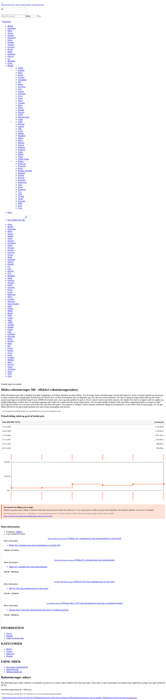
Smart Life (22, 182)
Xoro (20, 208)
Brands (10, 66)
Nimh (20, 157)
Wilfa (20, 203)
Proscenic (22, 166)
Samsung (11, 54)
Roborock (12, 38)
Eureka (21, 91)
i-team (20, 119)
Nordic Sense (23, 159)
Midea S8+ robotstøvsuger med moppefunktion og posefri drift (34, 545)
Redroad (21, 173)
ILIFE (20, 115)
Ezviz (20, 96)
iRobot (10, 26)
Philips (20, 161)
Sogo (20, 185)
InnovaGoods (23, 117)
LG (9, 59)
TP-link (21, 196)
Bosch (20, 75)
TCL (20, 192)
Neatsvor (21, 150)
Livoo (20, 131)
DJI (19, 82)
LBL (20, 129)
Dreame (11, 42)
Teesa (20, 187)
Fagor (20, 98)
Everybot (21, 87)
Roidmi (21, 175)
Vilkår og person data (15, 638)
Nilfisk (20, 154)
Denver (11, 56)
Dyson (10, 49)
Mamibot (11, 61)
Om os (9, 633)
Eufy (20, 89)
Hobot (20, 108)
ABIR (20, 68)
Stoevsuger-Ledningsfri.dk (17, 667)
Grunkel (21, 103)
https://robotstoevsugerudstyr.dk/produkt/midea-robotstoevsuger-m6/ (28, 516)
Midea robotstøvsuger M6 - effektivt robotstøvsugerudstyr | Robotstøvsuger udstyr (22, 4)
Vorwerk (21, 201)
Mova (20, 140)
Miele (10, 31)
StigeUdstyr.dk (12, 669)
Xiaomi (11, 35)
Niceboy (11, 283)
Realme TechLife (25, 171)
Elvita (10, 63)
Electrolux (12, 28)
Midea (20, 138)
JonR (20, 122)
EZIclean (21, 94)
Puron (20, 168)
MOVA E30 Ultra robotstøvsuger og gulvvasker (28, 588)
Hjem (10, 212)
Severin (11, 45)
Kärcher (21, 124)
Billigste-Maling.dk (14, 672)
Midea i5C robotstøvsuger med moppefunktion (28, 567)
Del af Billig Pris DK (16, 220)
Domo (20, 84)
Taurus (10, 33)
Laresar (21, 126)
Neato (10, 40)
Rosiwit (21, 178)
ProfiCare (22, 164)
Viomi (20, 199)
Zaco (20, 206)
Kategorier (6, 21)
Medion (21, 143)
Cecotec (21, 77)
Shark (10, 52)
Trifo (20, 194)
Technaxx (22, 189)
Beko (20, 73)
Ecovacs (11, 47)
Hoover (21, 112)
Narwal (21, 145)
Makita (21, 133)
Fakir (20, 101)
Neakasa (21, 147)
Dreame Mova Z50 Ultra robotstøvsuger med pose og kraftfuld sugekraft (38, 610)
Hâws (20, 105)
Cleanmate (22, 80)
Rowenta (21, 180)
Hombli (21, 110)
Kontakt (9, 636)
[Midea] (19, 532)
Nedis (20, 152)
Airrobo (21, 70)
